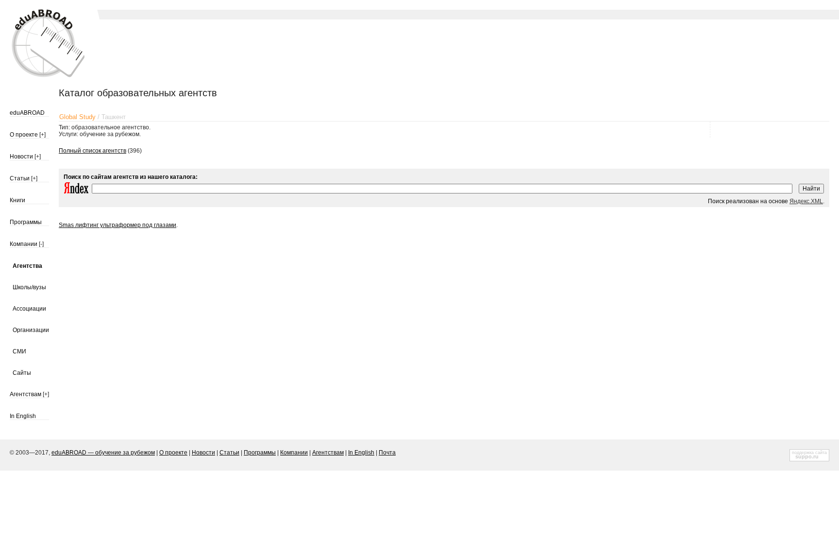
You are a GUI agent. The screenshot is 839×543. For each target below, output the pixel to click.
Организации (31, 330)
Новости (21, 156)
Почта (387, 452)
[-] (41, 244)
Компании (23, 244)
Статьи (20, 178)
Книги (17, 200)
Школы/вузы (29, 287)
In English (23, 416)
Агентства (27, 266)
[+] (42, 134)
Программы (26, 222)
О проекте (24, 134)
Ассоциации (29, 308)
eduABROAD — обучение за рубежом (103, 452)
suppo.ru (807, 456)
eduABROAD (27, 112)
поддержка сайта (809, 452)
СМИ (19, 351)
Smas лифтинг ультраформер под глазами (117, 225)
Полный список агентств (92, 150)
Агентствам (25, 394)
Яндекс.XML (806, 201)
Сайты (22, 372)
